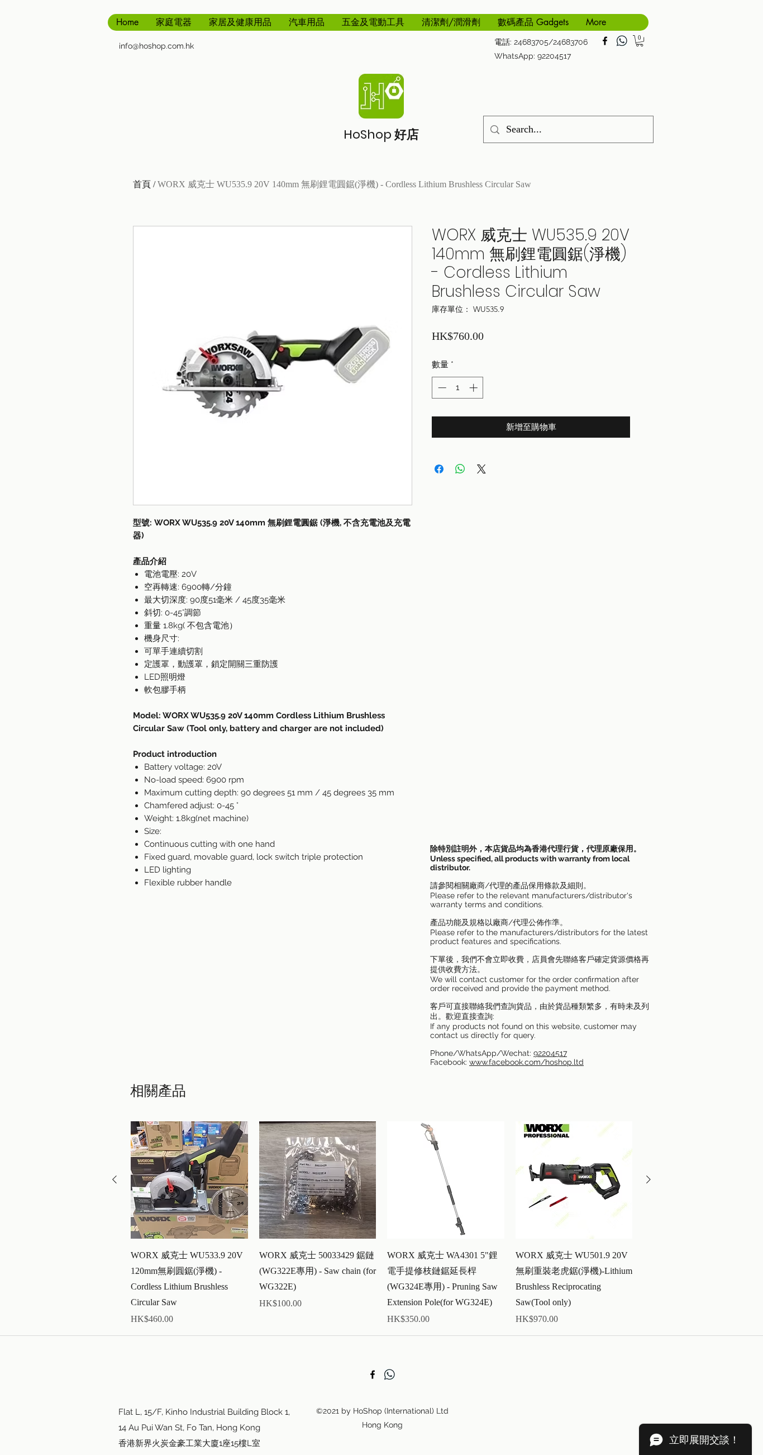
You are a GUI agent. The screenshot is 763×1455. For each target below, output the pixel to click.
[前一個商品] (114, 1179)
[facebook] (605, 40)
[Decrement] (441, 387)
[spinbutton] (458, 387)
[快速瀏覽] (189, 1180)
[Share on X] (481, 469)
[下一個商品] (648, 1179)
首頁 (142, 184)
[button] (639, 40)
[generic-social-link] (621, 40)
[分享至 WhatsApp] (460, 469)
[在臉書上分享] (439, 469)
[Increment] (474, 387)
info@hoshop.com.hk (156, 45)
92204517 (550, 1053)
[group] (381, 1223)
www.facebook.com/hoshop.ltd (526, 1062)
